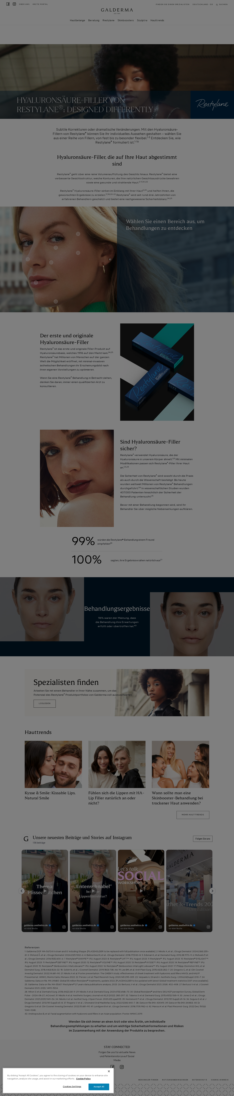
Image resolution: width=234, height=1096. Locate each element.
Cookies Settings (72, 1087)
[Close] (108, 1071)
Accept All (99, 1087)
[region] (58, 1080)
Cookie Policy (83, 1079)
